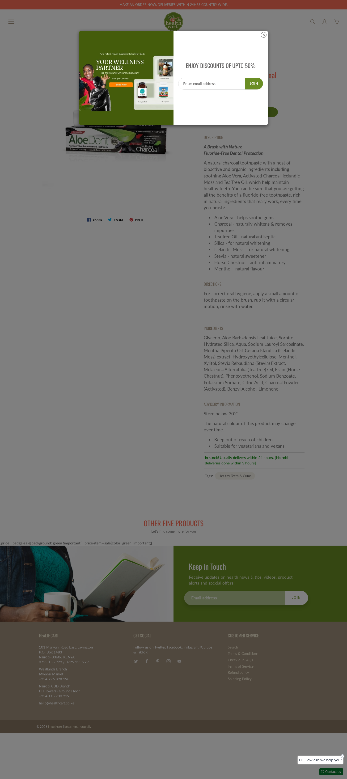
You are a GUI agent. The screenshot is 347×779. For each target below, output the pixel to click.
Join (254, 83)
